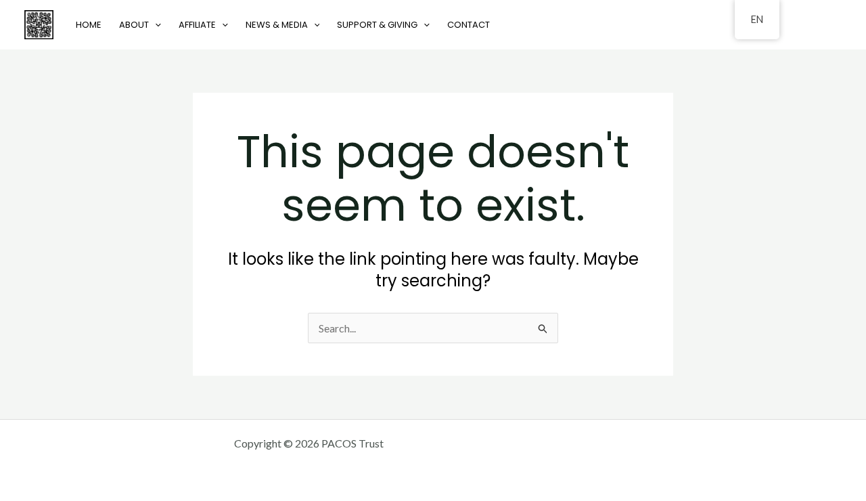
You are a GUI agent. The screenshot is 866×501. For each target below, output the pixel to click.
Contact (468, 24)
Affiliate (197, 24)
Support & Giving (377, 24)
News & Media (277, 24)
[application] (155, 24)
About (134, 24)
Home (88, 24)
